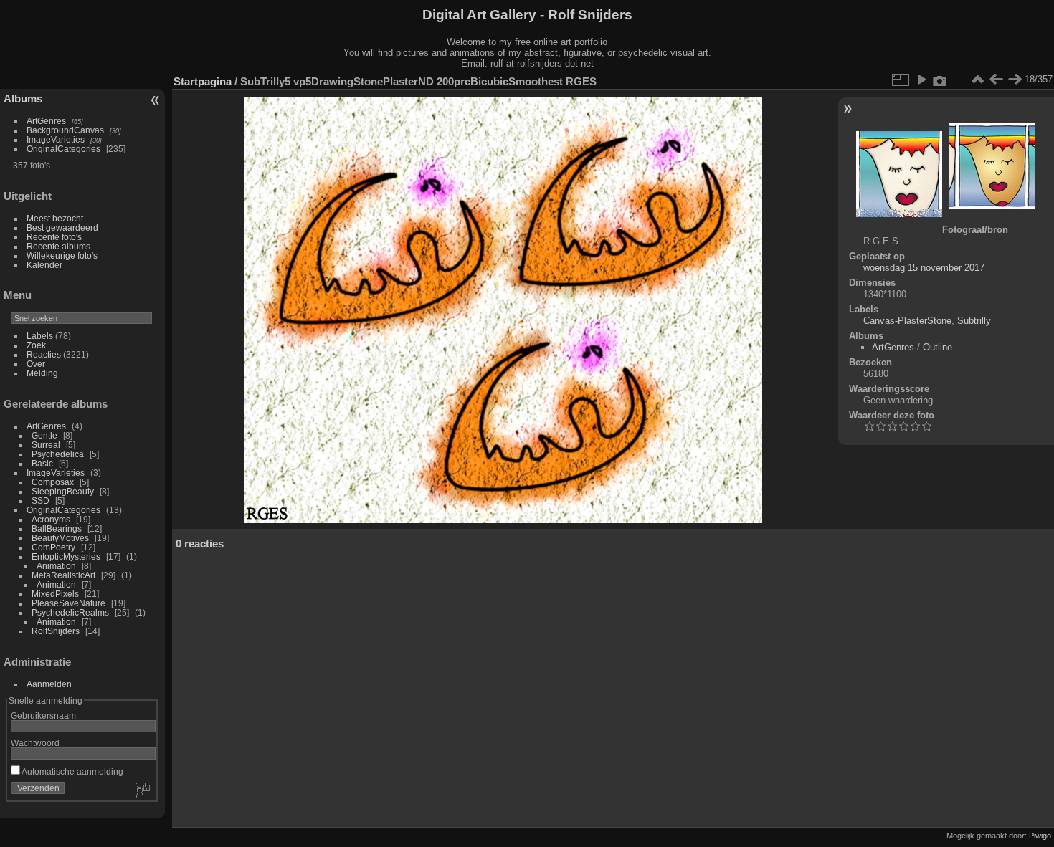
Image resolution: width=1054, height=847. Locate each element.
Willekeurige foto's (62, 255)
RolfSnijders (56, 631)
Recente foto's (54, 236)
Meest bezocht (55, 218)
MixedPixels (55, 593)
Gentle (44, 435)
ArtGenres (46, 120)
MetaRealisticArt (63, 575)
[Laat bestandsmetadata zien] (940, 79)
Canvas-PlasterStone (907, 320)
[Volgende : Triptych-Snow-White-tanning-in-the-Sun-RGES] (1014, 79)
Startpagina (203, 81)
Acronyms (51, 519)
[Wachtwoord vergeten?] (142, 791)
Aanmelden (49, 684)
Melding (42, 373)
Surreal (46, 444)
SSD (40, 500)
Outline (937, 347)
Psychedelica (58, 454)
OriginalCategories (63, 148)
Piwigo (1040, 835)
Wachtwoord (35, 742)
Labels (40, 335)
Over (36, 363)
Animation (56, 565)
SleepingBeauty (63, 491)
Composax (53, 482)
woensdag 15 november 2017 (923, 267)
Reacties (44, 354)
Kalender (44, 264)
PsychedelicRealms (70, 612)
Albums (23, 98)
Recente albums (58, 246)
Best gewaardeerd (62, 227)
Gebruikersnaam (43, 715)
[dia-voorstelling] (921, 79)
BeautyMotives (60, 537)
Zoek (36, 345)
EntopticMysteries (66, 556)
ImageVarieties (56, 139)
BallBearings (57, 528)
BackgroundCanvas (65, 130)
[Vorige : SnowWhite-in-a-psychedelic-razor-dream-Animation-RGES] (996, 79)
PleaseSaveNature (68, 603)
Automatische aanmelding (71, 771)
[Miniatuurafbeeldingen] (977, 79)
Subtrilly (974, 320)
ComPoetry (53, 547)
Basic (42, 463)
